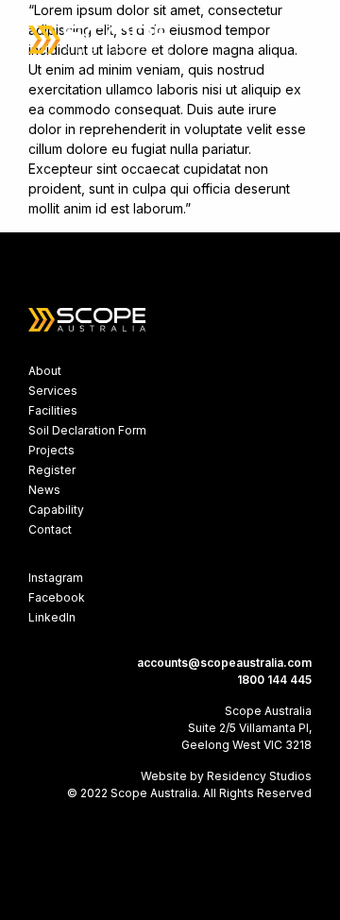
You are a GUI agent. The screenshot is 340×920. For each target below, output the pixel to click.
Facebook (56, 597)
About (44, 371)
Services (52, 390)
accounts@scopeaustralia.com (224, 663)
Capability (56, 510)
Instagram (55, 578)
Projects (51, 450)
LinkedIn (52, 617)
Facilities (52, 410)
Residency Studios (259, 776)
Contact (50, 529)
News (44, 490)
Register (52, 470)
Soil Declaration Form (87, 430)
